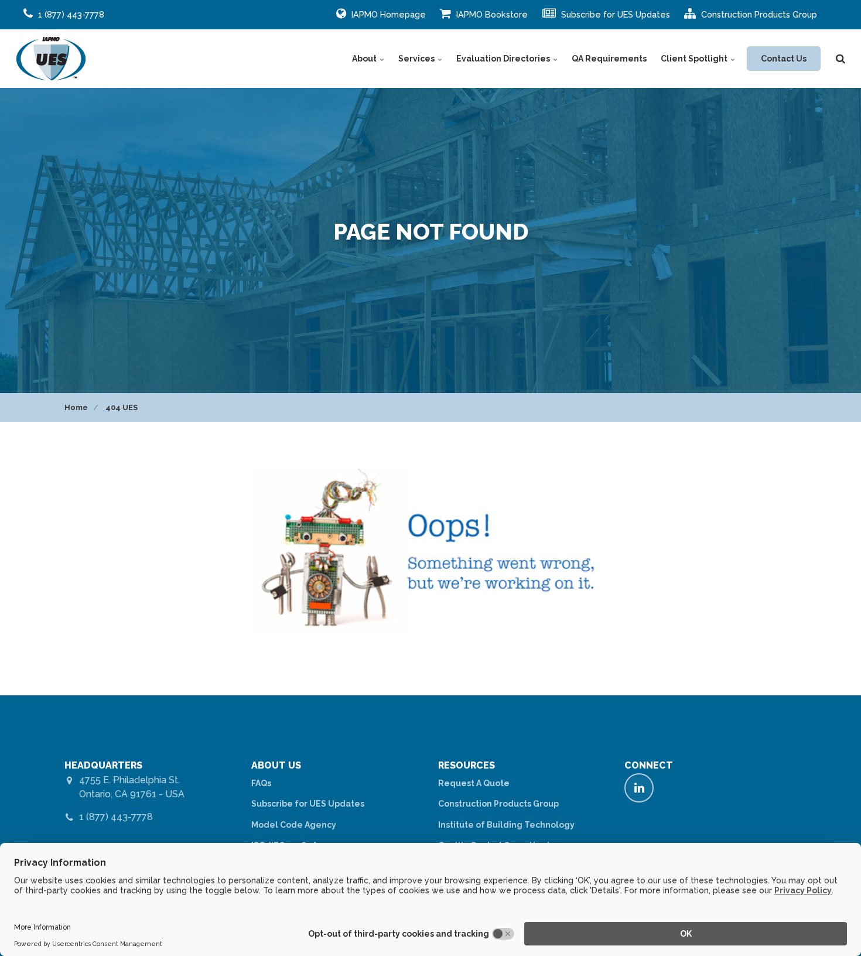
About (365, 58)
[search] (840, 58)
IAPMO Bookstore (491, 14)
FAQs (261, 783)
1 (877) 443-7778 (116, 816)
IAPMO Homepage (387, 14)
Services (417, 58)
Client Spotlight (695, 58)
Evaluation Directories (504, 58)
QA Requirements (609, 58)
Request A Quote (474, 783)
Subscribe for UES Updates (614, 14)
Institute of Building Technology (506, 824)
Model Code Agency (293, 824)
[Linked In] (639, 788)
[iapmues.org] (51, 58)
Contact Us (784, 58)
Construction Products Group (758, 14)
